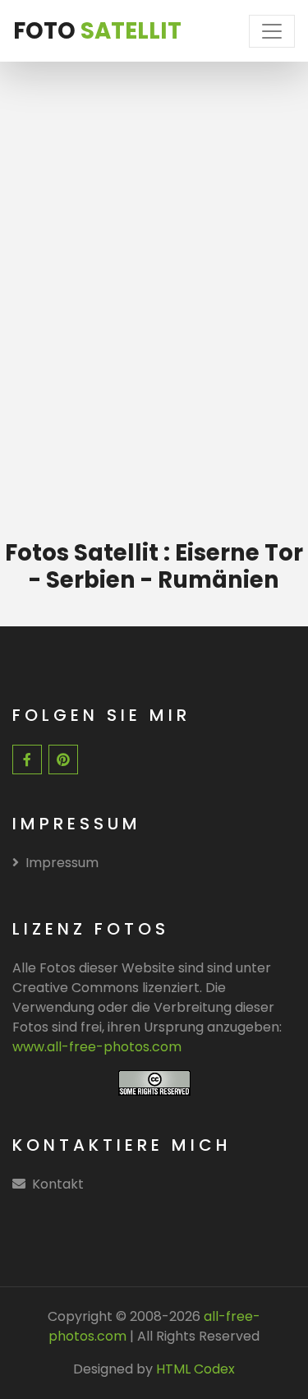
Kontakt (58, 1184)
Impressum (62, 862)
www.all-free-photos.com (97, 1046)
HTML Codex (195, 1369)
